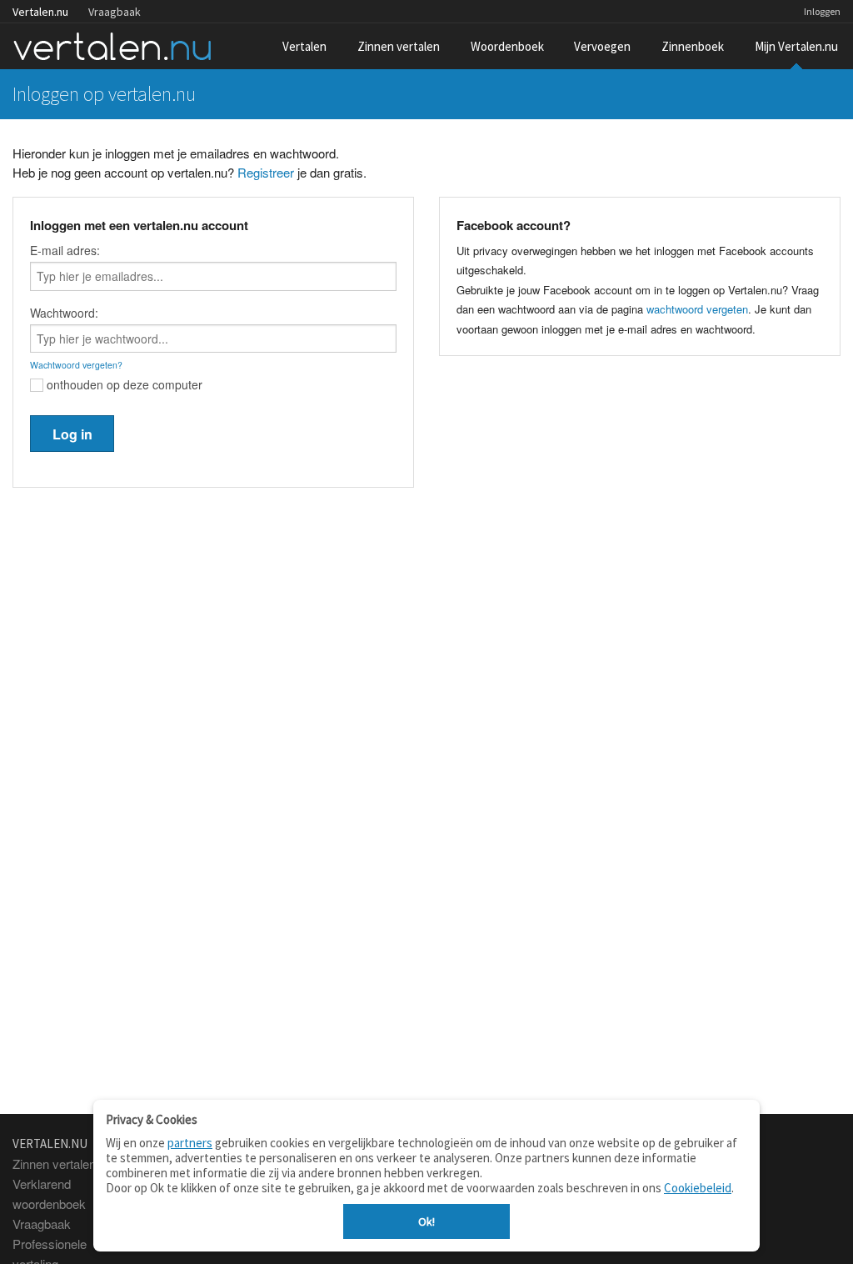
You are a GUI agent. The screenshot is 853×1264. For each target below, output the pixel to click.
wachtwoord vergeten (697, 309)
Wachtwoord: (64, 312)
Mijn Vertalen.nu (796, 46)
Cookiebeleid (697, 1188)
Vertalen (304, 46)
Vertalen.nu (40, 11)
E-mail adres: (65, 250)
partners (189, 1143)
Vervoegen (602, 46)
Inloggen (822, 11)
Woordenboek (507, 46)
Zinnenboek (692, 46)
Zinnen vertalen (398, 46)
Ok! (426, 1221)
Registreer (265, 172)
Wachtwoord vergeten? (76, 365)
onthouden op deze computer (122, 384)
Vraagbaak (114, 11)
